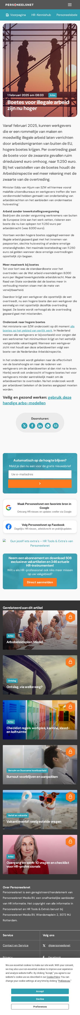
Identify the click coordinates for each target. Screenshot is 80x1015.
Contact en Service (15, 945)
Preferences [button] (64, 981)
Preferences (40, 1006)
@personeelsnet (59, 945)
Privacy (7, 957)
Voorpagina (18, 15)
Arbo (52, 95)
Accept (40, 991)
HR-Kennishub (41, 15)
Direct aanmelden (40, 582)
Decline (40, 999)
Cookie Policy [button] (53, 977)
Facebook (54, 957)
